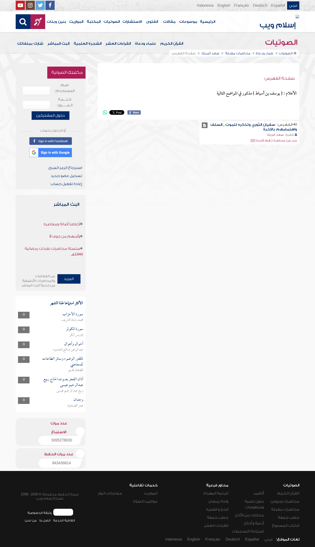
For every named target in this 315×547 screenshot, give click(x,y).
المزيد (69, 279)
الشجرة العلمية (87, 43)
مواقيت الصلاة (145, 501)
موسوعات (188, 22)
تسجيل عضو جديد (66, 176)
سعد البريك (275, 134)
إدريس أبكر (76, 335)
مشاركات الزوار (110, 493)
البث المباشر (58, 43)
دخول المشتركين (50, 115)
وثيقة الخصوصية (39, 513)
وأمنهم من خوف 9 (64, 236)
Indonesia (205, 5)
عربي (293, 5)
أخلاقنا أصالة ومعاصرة (62, 224)
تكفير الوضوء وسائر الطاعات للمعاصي (62, 361)
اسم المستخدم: (65, 88)
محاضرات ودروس (285, 501)
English (223, 5)
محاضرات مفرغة (285, 509)
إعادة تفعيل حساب (66, 184)
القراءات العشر (118, 43)
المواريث (76, 22)
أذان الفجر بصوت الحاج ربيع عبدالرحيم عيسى (63, 382)
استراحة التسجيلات (248, 531)
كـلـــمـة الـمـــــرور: (65, 102)
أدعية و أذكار (254, 523)
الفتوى (152, 22)
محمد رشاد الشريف (72, 320)
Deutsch (260, 5)
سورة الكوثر (74, 329)
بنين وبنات (56, 22)
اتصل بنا (45, 520)
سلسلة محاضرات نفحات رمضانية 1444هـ (54, 251)
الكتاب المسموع (285, 525)
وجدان (78, 399)
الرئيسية (207, 22)
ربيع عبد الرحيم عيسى (69, 390)
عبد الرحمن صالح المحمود (68, 349)
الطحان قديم (75, 370)
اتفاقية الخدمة (64, 520)
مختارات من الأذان (249, 515)
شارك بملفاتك (30, 43)
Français (241, 5)
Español (278, 5)
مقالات (169, 22)
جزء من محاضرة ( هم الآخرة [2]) (273, 140)
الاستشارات (132, 22)
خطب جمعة (288, 517)
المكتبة (94, 22)
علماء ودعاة (145, 43)
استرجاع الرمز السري (65, 168)
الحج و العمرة (217, 509)
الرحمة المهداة (215, 493)
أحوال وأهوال (73, 344)
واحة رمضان (218, 501)
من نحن (31, 520)
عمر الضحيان (75, 405)
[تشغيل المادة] (205, 125)
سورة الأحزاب (72, 314)
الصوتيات (112, 22)
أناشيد (258, 493)
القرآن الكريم (171, 43)
